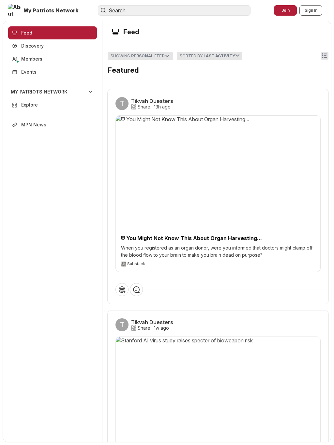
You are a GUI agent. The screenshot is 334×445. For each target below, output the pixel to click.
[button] (44, 10)
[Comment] (136, 289)
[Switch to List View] (324, 56)
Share (144, 106)
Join (285, 10)
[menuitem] (52, 98)
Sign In (311, 10)
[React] (122, 289)
